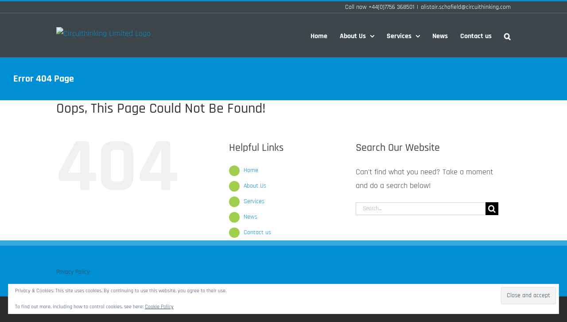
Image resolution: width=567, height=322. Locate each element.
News (250, 217)
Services (254, 201)
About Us (255, 186)
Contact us (257, 232)
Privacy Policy (72, 272)
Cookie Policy (159, 306)
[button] (507, 35)
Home (251, 170)
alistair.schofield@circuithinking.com (466, 7)
